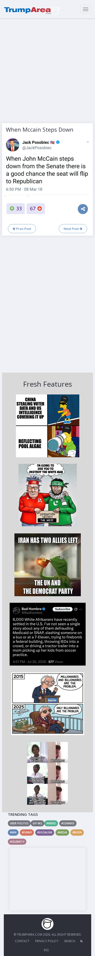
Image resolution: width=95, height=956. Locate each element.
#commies (67, 823)
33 (19, 208)
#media (62, 832)
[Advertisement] (47, 70)
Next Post (72, 228)
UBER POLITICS (19, 823)
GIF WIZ (37, 823)
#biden (77, 832)
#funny (27, 832)
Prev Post (23, 228)
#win (13, 832)
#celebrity (17, 841)
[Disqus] (47, 303)
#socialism (44, 832)
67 (32, 208)
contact (22, 941)
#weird (51, 823)
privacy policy (46, 941)
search (69, 941)
